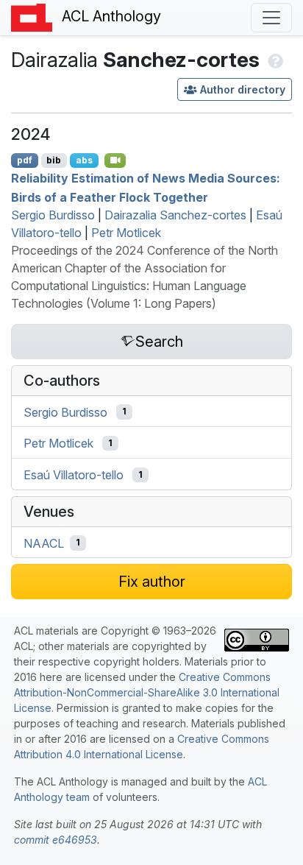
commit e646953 (55, 839)
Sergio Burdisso (53, 215)
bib (53, 160)
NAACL (44, 542)
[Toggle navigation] (271, 17)
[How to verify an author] (274, 59)
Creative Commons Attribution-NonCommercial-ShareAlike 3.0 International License (146, 692)
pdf (24, 160)
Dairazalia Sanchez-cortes (175, 215)
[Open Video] (115, 160)
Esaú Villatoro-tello (74, 474)
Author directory (242, 89)
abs (84, 160)
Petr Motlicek (126, 232)
